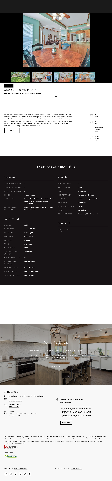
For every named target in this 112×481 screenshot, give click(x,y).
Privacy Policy (79, 417)
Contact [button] (12, 130)
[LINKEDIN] (15, 474)
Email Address (66, 402)
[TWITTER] (20, 474)
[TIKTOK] (25, 474)
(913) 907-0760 (14, 407)
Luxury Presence (20, 468)
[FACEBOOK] (6, 474)
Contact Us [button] (56, 367)
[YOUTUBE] (29, 474)
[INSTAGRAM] (11, 474)
